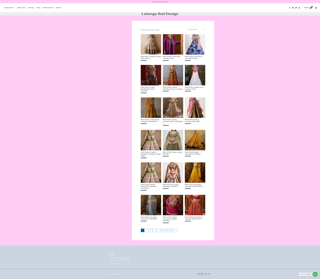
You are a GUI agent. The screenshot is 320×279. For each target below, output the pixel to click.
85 (167, 230)
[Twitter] (296, 8)
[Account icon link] (316, 7)
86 (171, 230)
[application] (14, 7)
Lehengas (31, 7)
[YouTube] (299, 8)
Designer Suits (8, 7)
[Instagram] (289, 8)
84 (163, 230)
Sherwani (59, 7)
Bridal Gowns (21, 7)
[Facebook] (293, 8)
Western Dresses (48, 7)
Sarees (38, 7)
